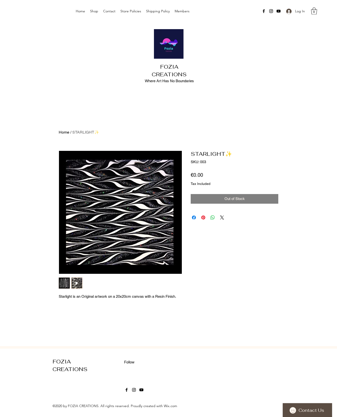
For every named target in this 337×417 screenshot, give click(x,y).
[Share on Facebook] (194, 217)
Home (64, 132)
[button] (314, 11)
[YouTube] (278, 11)
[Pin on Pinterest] (203, 217)
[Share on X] (222, 217)
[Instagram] (271, 11)
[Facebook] (263, 11)
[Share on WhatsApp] (213, 217)
